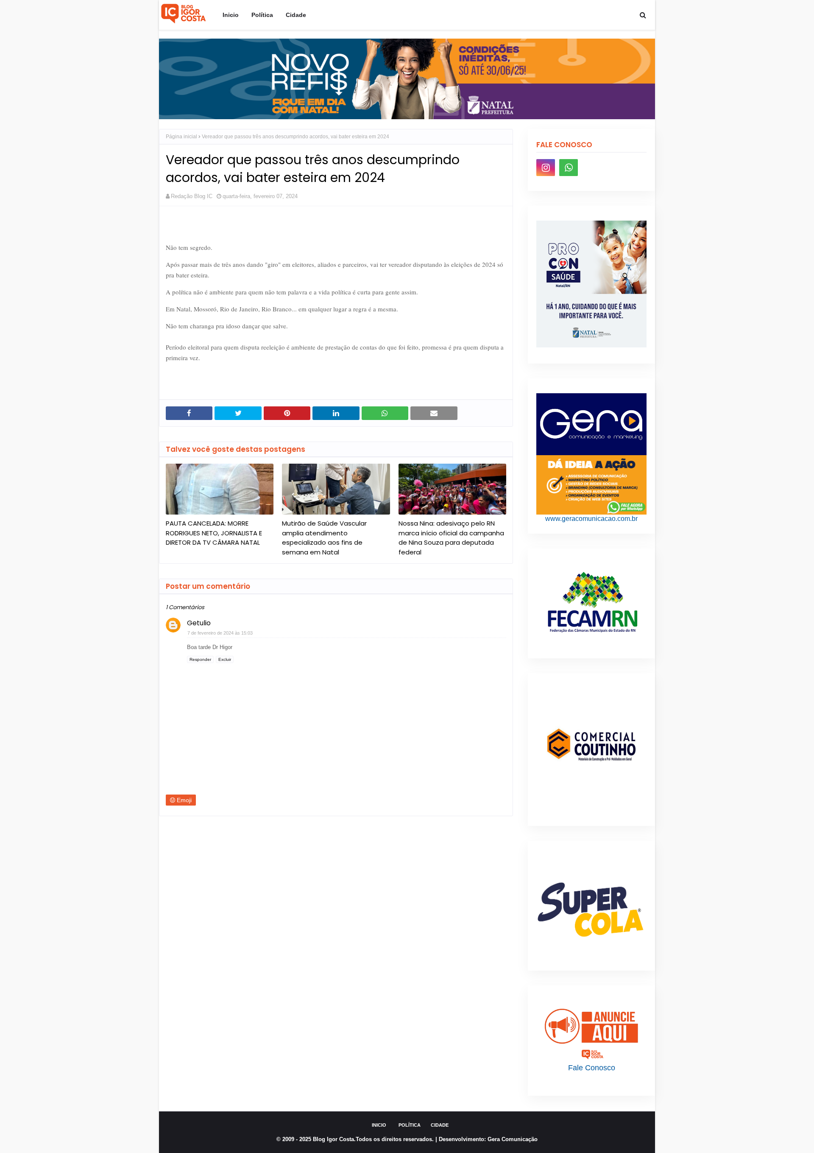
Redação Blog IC (191, 196)
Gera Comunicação (513, 1139)
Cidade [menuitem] (296, 14)
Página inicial (181, 137)
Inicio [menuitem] (231, 14)
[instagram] (545, 167)
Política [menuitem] (262, 14)
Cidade (440, 1125)
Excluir (224, 659)
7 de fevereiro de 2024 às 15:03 (220, 632)
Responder (200, 659)
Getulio (199, 623)
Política (410, 1125)
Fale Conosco (591, 1067)
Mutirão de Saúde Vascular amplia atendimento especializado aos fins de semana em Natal (324, 538)
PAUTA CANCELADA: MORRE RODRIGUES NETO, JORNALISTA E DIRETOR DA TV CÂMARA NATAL (214, 533)
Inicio (379, 1125)
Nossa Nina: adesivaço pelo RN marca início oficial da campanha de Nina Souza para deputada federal (451, 538)
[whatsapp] (568, 167)
